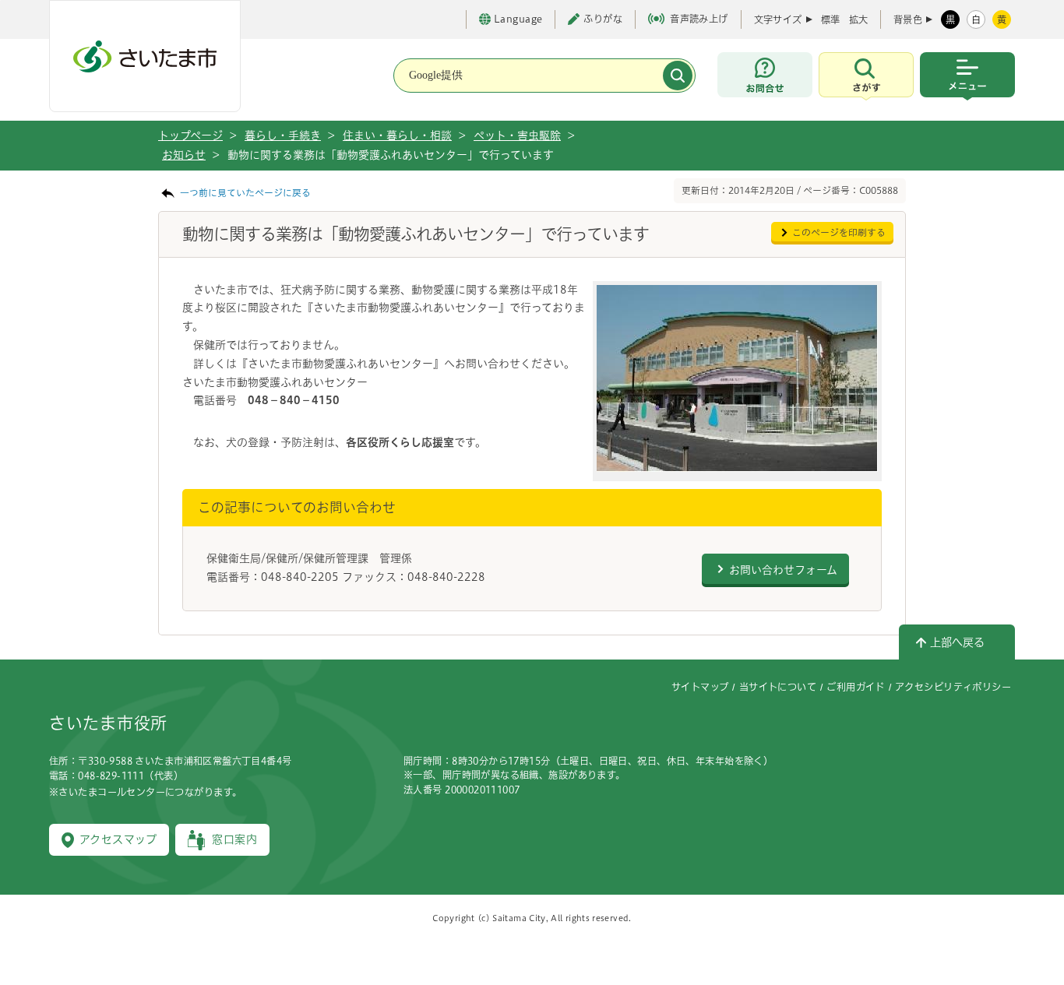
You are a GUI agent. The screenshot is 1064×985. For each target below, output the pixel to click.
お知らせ (184, 155)
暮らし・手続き (283, 135)
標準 (830, 19)
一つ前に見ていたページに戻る (245, 192)
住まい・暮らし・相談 (397, 135)
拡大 (858, 19)
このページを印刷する (839, 232)
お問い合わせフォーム (783, 570)
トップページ (190, 135)
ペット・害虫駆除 (517, 135)
